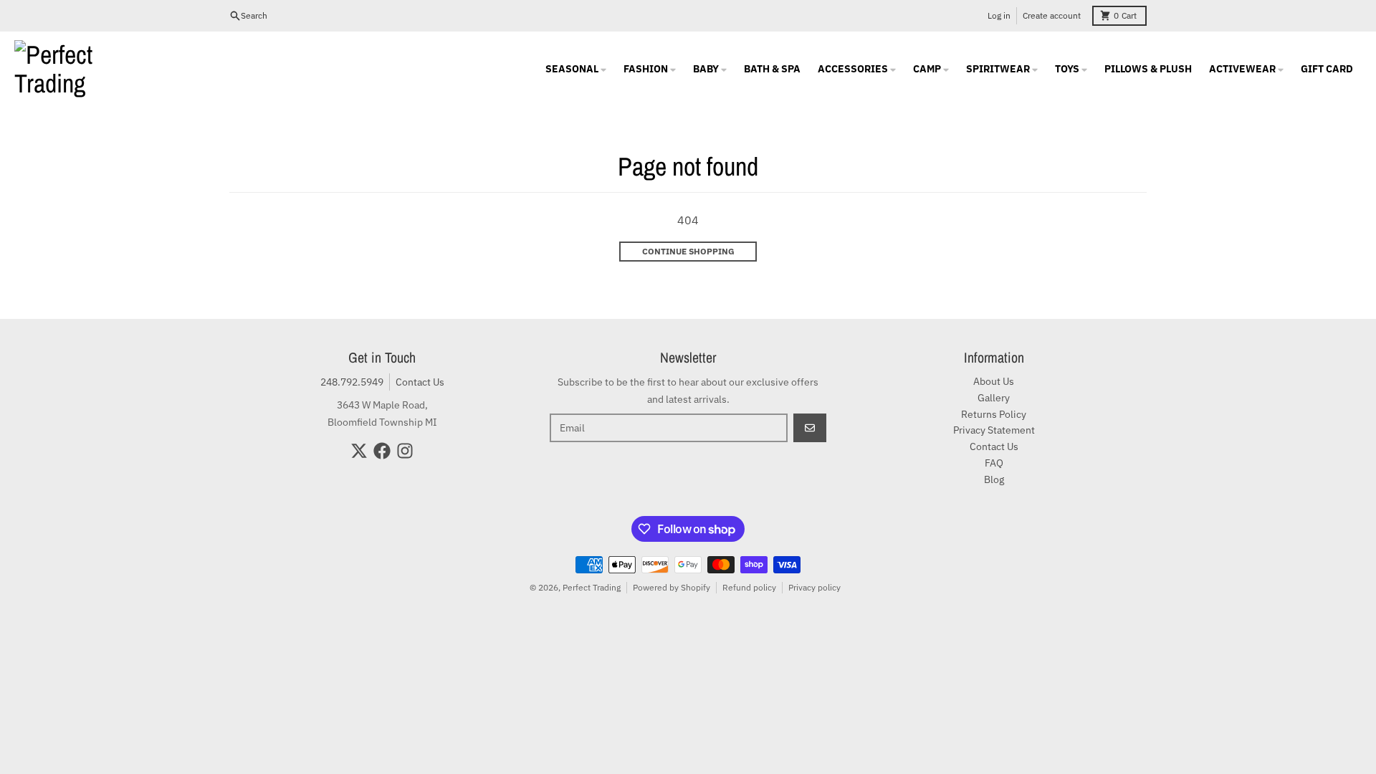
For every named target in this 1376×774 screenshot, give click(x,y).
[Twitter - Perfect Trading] (359, 450)
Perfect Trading (592, 587)
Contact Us (420, 382)
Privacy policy (814, 587)
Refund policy (749, 587)
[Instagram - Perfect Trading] (405, 450)
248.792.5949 (351, 382)
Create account (1052, 15)
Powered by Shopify (671, 587)
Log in (999, 15)
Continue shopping (688, 251)
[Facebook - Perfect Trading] (382, 450)
